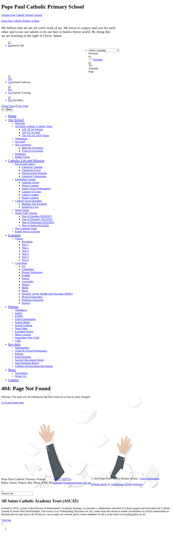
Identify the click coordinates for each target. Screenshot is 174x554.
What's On (20, 376)
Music (25, 290)
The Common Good (26, 228)
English (26, 275)
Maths (25, 287)
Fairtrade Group (30, 182)
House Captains (30, 185)
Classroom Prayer (31, 170)
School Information (25, 319)
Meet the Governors (32, 147)
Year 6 (25, 260)
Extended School (24, 331)
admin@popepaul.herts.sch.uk (72, 482)
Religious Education (33, 299)
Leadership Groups (25, 179)
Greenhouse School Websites (126, 484)
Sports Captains (30, 197)
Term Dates (21, 328)
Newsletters (21, 373)
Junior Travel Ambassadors (36, 188)
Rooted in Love (30, 207)
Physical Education (32, 296)
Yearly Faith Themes (26, 213)
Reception (27, 241)
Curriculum (21, 263)
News (12, 369)
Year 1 (25, 244)
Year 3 (25, 250)
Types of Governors (32, 150)
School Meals (22, 322)
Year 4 (25, 253)
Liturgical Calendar (32, 167)
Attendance (21, 310)
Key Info (14, 344)
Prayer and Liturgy (25, 164)
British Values (22, 157)
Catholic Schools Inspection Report (34, 366)
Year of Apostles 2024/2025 (37, 216)
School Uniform (23, 325)
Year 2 (25, 247)
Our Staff (20, 141)
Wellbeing (20, 153)
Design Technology (32, 272)
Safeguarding (22, 347)
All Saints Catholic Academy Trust (33, 126)
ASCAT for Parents (32, 129)
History (26, 284)
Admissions (21, 138)
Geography (28, 281)
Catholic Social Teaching (28, 200)
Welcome (20, 123)
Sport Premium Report (27, 363)
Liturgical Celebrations (34, 176)
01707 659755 (62, 479)
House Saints (22, 210)
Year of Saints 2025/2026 (35, 225)
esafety (18, 313)
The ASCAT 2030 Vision (35, 135)
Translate (97, 59)
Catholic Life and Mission (26, 160)
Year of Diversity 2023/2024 (37, 219)
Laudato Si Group (31, 191)
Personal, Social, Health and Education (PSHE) (47, 293)
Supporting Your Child (27, 337)
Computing (28, 269)
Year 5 (25, 257)
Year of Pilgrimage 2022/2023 (38, 222)
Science (26, 303)
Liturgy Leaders (30, 194)
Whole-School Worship (34, 173)
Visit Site (6, 520)
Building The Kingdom (34, 203)
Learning (14, 235)
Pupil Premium (23, 356)
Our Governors (23, 144)
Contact (13, 380)
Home (12, 116)
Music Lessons (23, 334)
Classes (19, 238)
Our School (16, 120)
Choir (18, 340)
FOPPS (19, 316)
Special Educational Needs (29, 360)
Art (23, 266)
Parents (13, 306)
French (25, 278)
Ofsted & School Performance (31, 350)
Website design (99, 484)
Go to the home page (12, 402)
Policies (19, 353)
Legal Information (149, 478)
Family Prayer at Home (27, 231)
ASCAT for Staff (31, 132)
